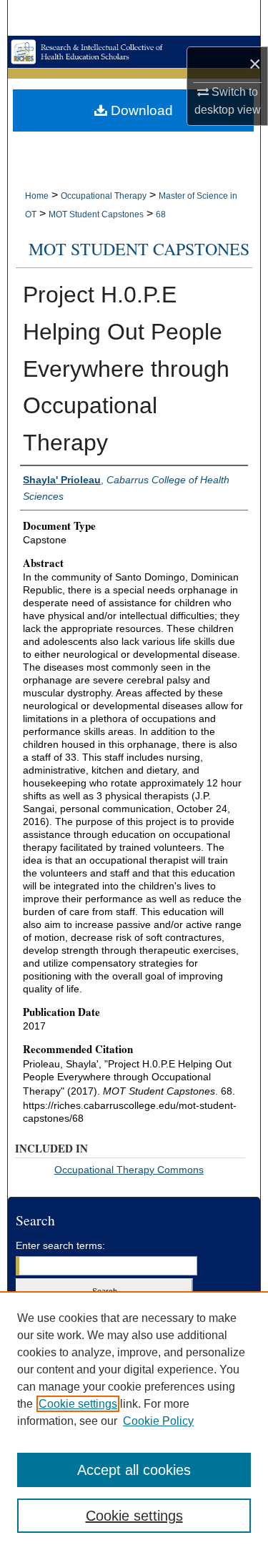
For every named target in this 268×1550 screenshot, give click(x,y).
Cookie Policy (158, 1421)
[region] (134, 1420)
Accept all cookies (134, 1470)
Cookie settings (78, 1404)
